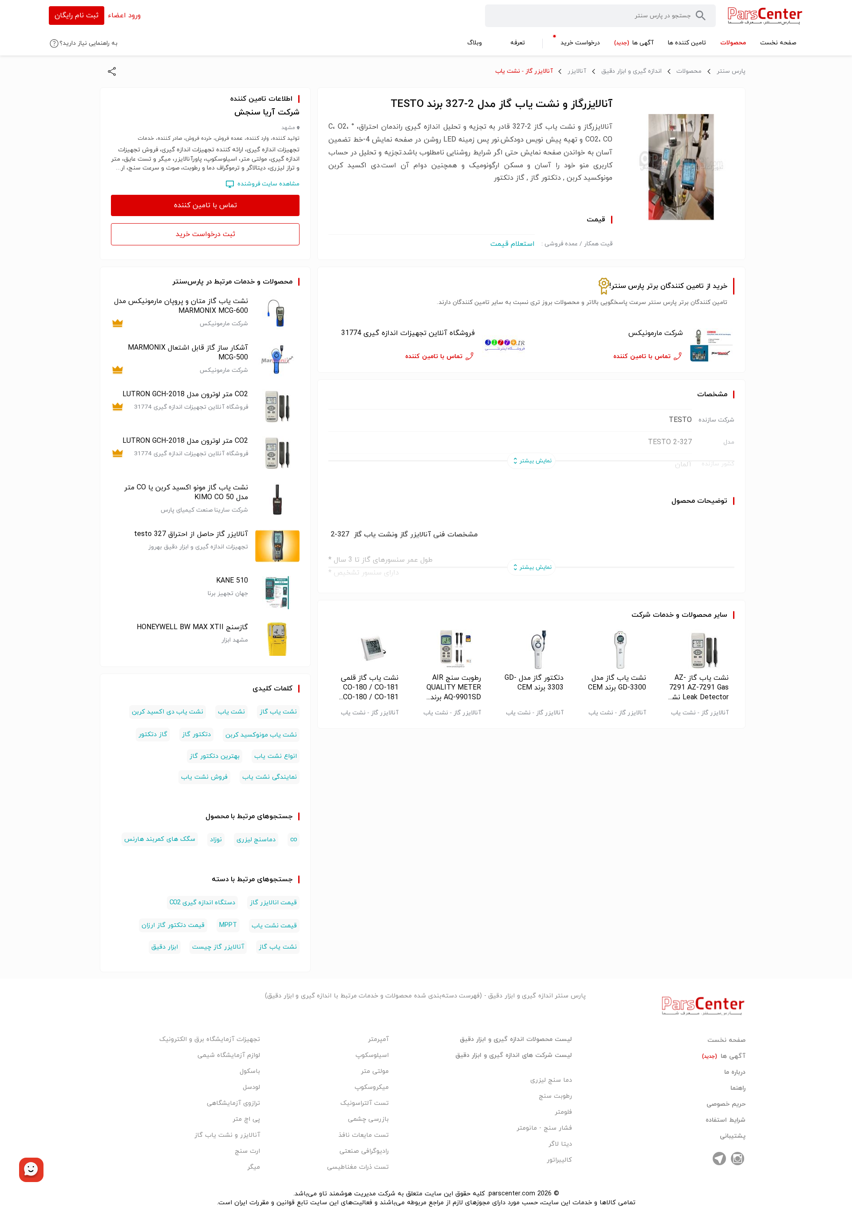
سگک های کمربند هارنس (159, 839)
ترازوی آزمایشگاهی (233, 1103)
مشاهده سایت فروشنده (268, 184)
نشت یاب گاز (278, 712)
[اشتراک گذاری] (111, 71)
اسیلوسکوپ (372, 1055)
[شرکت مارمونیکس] (712, 345)
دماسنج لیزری (256, 839)
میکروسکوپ (372, 1087)
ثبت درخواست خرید (205, 234)
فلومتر (563, 1112)
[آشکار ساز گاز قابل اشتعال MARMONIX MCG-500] (277, 359)
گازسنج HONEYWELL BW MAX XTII (192, 627)
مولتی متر (375, 1071)
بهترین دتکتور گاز (214, 756)
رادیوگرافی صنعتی (364, 1151)
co (293, 839)
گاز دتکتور (152, 734)
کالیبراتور (559, 1160)
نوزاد (216, 839)
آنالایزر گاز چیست (218, 947)
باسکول (250, 1071)
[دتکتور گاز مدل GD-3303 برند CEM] (531, 650)
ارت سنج (247, 1151)
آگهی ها (724, 1056)
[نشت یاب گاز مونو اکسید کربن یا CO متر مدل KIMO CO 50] (277, 499)
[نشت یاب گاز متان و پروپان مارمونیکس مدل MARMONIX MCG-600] (277, 313)
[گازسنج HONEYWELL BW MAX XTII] (277, 639)
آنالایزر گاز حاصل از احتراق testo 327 (191, 534)
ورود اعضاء (124, 15)
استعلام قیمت (512, 244)
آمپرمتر (378, 1039)
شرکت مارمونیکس (655, 333)
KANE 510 (232, 581)
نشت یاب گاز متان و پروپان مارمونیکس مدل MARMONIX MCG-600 (181, 306)
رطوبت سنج (555, 1096)
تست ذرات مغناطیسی (358, 1167)
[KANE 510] (277, 592)
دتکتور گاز (196, 734)
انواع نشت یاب (275, 756)
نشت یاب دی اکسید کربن (167, 712)
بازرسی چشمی (368, 1119)
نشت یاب (231, 712)
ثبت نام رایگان (77, 15)
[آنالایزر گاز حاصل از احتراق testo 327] (277, 546)
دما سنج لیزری (551, 1080)
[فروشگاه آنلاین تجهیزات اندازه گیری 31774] (504, 345)
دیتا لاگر (560, 1144)
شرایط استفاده (726, 1120)
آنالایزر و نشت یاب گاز (227, 1135)
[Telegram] (719, 1158)
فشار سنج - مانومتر (544, 1128)
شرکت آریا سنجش (267, 112)
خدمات (663, 615)
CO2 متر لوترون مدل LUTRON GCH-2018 (185, 394)
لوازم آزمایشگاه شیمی (228, 1055)
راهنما (738, 1088)
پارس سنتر (731, 71)
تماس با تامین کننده (205, 205)
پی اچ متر (246, 1119)
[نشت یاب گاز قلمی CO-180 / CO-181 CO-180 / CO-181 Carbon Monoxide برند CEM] (366, 650)
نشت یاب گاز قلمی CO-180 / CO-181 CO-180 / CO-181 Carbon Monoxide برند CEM (369, 687)
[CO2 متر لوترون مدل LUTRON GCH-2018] (277, 406)
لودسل (251, 1087)
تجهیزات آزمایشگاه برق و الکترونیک (209, 1039)
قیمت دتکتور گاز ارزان (173, 925)
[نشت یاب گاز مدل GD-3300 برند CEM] (614, 650)
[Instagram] (737, 1158)
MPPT (228, 925)
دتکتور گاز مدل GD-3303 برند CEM (534, 683)
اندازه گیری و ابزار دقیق (631, 71)
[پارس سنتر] (765, 16)
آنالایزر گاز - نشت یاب (524, 71)
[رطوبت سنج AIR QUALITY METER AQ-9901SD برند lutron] (449, 650)
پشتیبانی (733, 1136)
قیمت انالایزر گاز (273, 902)
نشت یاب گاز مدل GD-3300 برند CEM (617, 683)
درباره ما (735, 1072)
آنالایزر (577, 71)
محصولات (689, 71)
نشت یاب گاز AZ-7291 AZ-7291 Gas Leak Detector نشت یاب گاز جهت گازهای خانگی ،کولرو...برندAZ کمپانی (697, 687)
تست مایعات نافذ (364, 1135)
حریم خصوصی (726, 1104)
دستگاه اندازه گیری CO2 (202, 902)
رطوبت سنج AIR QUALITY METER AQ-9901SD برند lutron (453, 687)
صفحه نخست (726, 1040)
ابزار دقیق (164, 947)
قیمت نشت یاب (274, 925)
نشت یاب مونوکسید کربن (261, 735)
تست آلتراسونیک (364, 1103)
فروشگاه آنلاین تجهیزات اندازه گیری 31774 (407, 333)
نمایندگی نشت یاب (269, 777)
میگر (253, 1167)
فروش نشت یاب (204, 777)
